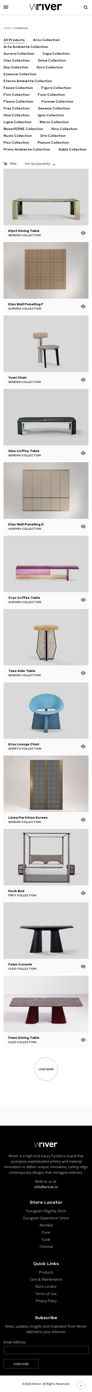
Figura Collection (56, 88)
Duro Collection (50, 67)
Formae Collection (57, 101)
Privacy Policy (46, 1300)
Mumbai (46, 1225)
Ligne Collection (17, 122)
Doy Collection (16, 67)
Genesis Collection (54, 108)
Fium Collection (51, 94)
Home (7, 28)
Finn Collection (16, 94)
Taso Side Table (21, 670)
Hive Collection (16, 115)
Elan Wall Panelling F (26, 304)
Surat (46, 1239)
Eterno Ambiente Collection (28, 81)
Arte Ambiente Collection (26, 47)
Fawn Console (20, 964)
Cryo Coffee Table (24, 597)
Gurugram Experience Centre (46, 1218)
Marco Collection (54, 122)
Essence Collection (20, 74)
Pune (46, 1232)
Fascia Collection (18, 88)
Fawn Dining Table (23, 1037)
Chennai (46, 1246)
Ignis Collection (51, 115)
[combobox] (40, 163)
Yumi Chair (17, 377)
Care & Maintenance (46, 1279)
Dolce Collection (52, 60)
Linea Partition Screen (28, 817)
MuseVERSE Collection (23, 129)
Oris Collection (53, 136)
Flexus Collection (18, 101)
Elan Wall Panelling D (26, 524)
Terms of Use (46, 1293)
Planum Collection (53, 142)
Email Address (15, 1342)
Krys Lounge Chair (24, 744)
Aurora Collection (19, 53)
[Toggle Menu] (6, 7)
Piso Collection (16, 142)
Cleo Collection (17, 60)
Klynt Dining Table (23, 230)
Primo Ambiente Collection (27, 149)
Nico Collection (64, 129)
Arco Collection (46, 40)
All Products (14, 40)
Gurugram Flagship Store (46, 1210)
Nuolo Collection (18, 136)
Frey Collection (17, 108)
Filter (13, 163)
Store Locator (46, 1286)
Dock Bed (16, 891)
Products (46, 1272)
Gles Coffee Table (23, 451)
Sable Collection (73, 149)
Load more (46, 1069)
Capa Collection (56, 53)
